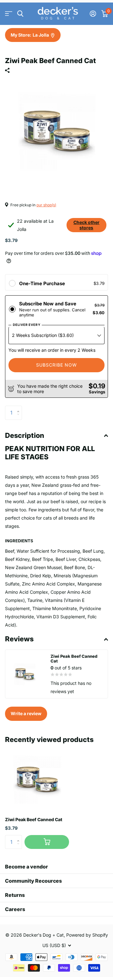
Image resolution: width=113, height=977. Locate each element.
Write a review (26, 713)
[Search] (20, 14)
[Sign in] (92, 13)
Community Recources (33, 881)
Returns (15, 895)
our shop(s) (46, 205)
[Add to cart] (46, 842)
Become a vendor (26, 866)
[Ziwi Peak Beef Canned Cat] (37, 779)
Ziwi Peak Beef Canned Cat (33, 819)
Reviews (19, 639)
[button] (19, 408)
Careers (15, 909)
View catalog (8, 13)
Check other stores (86, 225)
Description (24, 435)
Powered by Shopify (87, 935)
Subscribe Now (56, 365)
